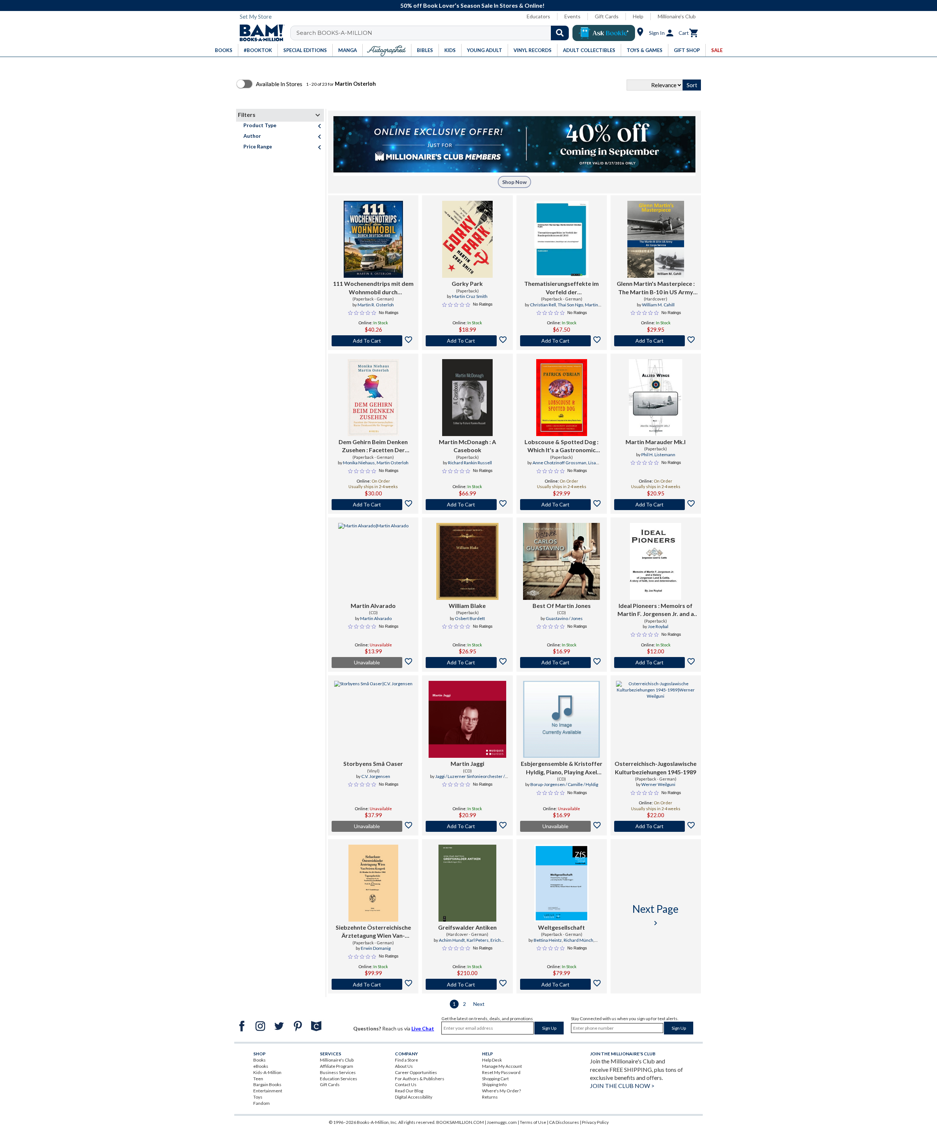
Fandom (261, 1103)
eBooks (260, 1066)
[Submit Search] (560, 33)
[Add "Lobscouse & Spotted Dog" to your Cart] (561, 504)
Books (259, 1060)
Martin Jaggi (467, 763)
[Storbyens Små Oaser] (373, 719)
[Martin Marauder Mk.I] (655, 397)
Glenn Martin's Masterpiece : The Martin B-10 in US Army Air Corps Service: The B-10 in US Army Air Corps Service (656, 288)
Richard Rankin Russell (470, 462)
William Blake (467, 605)
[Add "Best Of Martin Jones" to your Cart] (561, 662)
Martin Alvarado (373, 605)
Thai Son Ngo (570, 304)
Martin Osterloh (392, 462)
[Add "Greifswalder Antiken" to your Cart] (467, 984)
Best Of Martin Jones (562, 605)
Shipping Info (494, 1084)
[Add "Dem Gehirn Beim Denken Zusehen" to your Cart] (373, 504)
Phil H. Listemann (658, 454)
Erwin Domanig (376, 948)
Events (572, 16)
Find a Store (406, 1060)
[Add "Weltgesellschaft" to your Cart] (561, 984)
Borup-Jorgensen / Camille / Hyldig (564, 784)
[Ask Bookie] (603, 33)
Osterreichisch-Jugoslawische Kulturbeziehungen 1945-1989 (656, 767)
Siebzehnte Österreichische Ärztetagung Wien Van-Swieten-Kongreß (373, 932)
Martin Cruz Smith (470, 296)
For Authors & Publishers (419, 1078)
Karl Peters (478, 940)
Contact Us (406, 1084)
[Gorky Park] (467, 239)
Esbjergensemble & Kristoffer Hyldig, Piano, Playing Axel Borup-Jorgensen (561, 768)
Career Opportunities (416, 1072)
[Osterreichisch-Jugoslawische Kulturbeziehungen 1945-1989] (655, 719)
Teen (258, 1078)
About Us (404, 1066)
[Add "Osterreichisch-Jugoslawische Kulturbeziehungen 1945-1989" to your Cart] (655, 826)
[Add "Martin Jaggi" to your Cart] (467, 826)
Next (479, 1004)
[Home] (259, 33)
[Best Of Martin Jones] (561, 561)
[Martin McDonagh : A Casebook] (467, 397)
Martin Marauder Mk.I (656, 441)
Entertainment (267, 1090)
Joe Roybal (658, 626)
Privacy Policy (595, 1122)
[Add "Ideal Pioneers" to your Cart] (655, 662)
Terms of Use (533, 1122)
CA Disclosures (564, 1122)
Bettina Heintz (548, 940)
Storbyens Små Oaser (373, 763)
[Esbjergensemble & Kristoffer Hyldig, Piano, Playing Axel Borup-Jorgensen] (561, 719)
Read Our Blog (409, 1090)
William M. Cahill (658, 304)
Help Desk (492, 1060)
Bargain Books (267, 1084)
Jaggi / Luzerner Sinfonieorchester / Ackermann (470, 779)
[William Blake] (467, 561)
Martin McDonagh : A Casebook (467, 445)
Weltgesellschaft (561, 927)
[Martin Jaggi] (467, 719)
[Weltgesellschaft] (562, 883)
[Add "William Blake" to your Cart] (467, 662)
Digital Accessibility (413, 1097)
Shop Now (514, 182)
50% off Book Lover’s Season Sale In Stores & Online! (472, 5)
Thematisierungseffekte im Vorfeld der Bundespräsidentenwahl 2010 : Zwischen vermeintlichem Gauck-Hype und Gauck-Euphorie (561, 288)
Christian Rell (543, 304)
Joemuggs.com (502, 1122)
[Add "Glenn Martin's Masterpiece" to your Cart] (655, 340)
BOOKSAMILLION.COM (460, 1122)
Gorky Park (467, 283)
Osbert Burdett (470, 618)
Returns (490, 1097)
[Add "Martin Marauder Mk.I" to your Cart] (655, 504)
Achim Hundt (452, 940)
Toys (257, 1097)
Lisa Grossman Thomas (561, 466)
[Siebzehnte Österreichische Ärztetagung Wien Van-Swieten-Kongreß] (373, 883)
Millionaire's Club (677, 16)
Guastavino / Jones (564, 618)
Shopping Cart (495, 1078)
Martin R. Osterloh (376, 304)
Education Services (338, 1078)
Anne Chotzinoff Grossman (559, 462)
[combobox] (434, 33)
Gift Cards (607, 16)
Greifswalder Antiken (467, 927)
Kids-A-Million (267, 1072)
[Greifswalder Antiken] (467, 883)
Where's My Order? (501, 1090)
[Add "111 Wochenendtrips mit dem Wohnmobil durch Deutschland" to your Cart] (373, 340)
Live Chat (422, 1028)
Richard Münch (578, 940)
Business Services (338, 1072)
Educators (538, 16)
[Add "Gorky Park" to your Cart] (467, 340)
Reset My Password (501, 1072)
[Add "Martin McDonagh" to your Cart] (467, 504)
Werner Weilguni (658, 784)
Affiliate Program (336, 1066)
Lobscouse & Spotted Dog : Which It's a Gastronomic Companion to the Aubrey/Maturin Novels (561, 446)
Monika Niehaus (359, 462)
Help (638, 16)
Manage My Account (502, 1066)
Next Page (655, 915)
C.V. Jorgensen (375, 776)
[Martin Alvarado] (373, 561)
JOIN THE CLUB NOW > (622, 1085)
